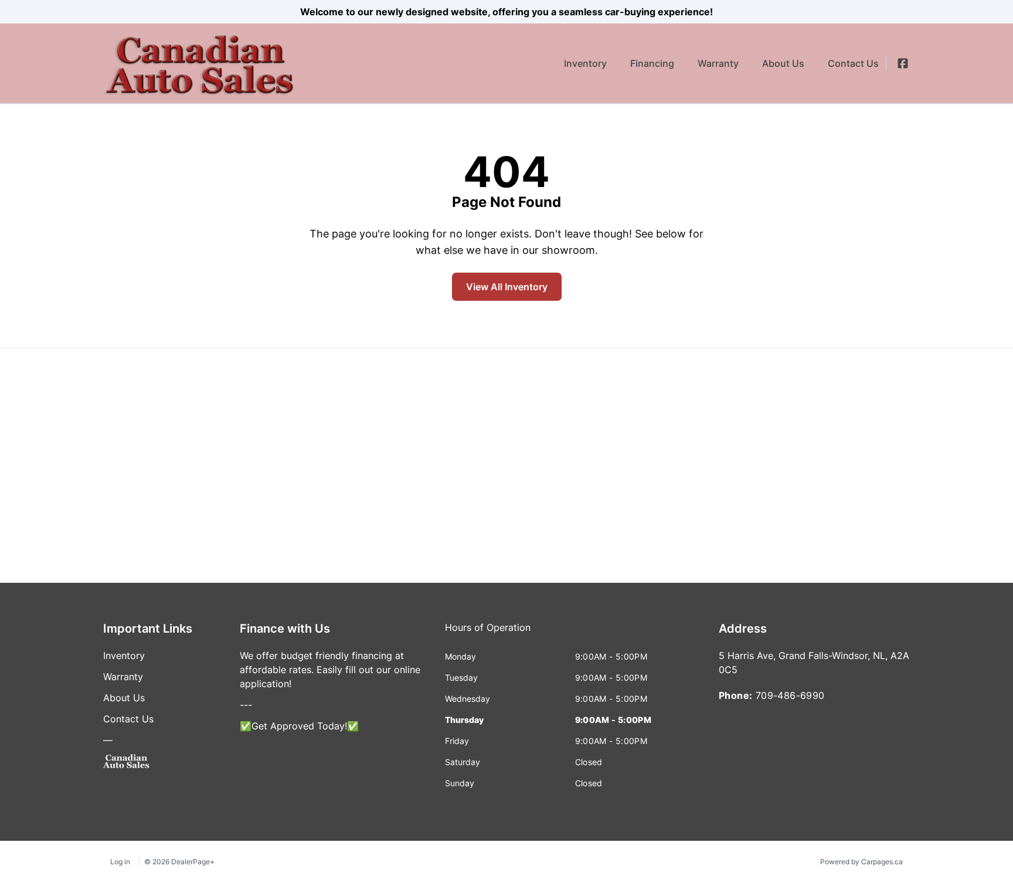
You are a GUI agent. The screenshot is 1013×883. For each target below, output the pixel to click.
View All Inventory (507, 287)
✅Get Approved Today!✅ (299, 726)
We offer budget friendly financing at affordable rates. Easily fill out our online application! (330, 670)
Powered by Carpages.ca (861, 861)
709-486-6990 (790, 695)
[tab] (488, 633)
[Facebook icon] (903, 63)
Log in (120, 861)
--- (246, 705)
